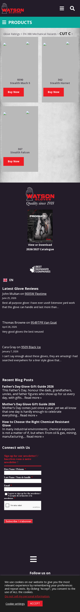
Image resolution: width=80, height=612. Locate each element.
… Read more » (32, 398)
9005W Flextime (36, 294)
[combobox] (40, 280)
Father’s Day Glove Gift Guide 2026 (28, 386)
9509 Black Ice (31, 347)
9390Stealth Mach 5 (20, 81)
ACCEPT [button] (35, 603)
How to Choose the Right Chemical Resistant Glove (35, 423)
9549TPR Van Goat (44, 323)
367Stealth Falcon (20, 150)
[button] (13, 92)
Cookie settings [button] (15, 603)
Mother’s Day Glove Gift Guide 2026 (28, 404)
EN (11, 280)
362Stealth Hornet (60, 81)
